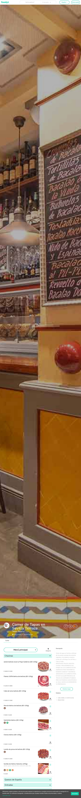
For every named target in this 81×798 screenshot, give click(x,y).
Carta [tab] (7, 640)
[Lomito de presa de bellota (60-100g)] (43, 754)
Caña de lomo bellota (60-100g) (15, 691)
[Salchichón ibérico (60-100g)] (43, 724)
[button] (28, 656)
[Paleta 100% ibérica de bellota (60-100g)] (43, 681)
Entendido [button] (75, 793)
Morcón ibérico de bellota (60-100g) (16, 705)
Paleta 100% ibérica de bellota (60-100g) (18, 676)
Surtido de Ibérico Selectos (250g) (15, 764)
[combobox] (46, 2)
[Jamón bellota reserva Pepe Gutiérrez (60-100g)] (43, 666)
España (64, 2)
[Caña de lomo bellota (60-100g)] (43, 695)
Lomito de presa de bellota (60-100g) (17, 749)
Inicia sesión (75, 2)
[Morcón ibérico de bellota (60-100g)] (43, 710)
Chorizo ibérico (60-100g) (12, 735)
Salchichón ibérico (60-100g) (13, 720)
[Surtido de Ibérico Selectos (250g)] (43, 768)
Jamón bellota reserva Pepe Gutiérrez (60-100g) (20, 662)
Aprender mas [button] (6, 795)
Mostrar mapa (67, 689)
